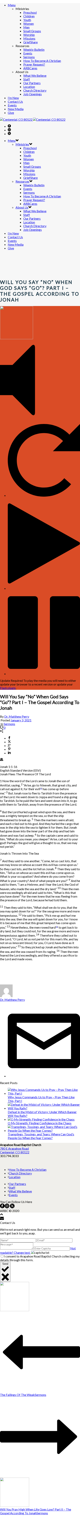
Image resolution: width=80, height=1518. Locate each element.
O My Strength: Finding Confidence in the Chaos (39, 1123)
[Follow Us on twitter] (12, 1207)
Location (29, 86)
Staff (26, 79)
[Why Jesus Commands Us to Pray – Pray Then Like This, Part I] (44, 1093)
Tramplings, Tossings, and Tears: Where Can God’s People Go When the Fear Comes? (41, 1136)
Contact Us (15, 101)
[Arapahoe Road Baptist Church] (32, 119)
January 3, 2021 (21, 720)
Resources (22, 181)
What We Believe (34, 75)
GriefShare (30, 42)
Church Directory (34, 90)
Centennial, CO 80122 (14, 1152)
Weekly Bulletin (33, 49)
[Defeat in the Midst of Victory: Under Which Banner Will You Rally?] (44, 1108)
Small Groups (32, 31)
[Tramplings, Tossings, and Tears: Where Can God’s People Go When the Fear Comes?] (44, 1130)
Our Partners (32, 83)
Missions (29, 38)
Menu (12, 5)
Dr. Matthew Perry (16, 716)
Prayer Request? (34, 64)
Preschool (30, 12)
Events (27, 53)
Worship (29, 35)
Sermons (29, 57)
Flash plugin (8, 688)
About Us (22, 207)
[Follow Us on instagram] (7, 1207)
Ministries (22, 144)
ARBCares (30, 68)
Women (28, 23)
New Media (15, 109)
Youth (27, 20)
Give (11, 112)
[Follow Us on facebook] (2, 1207)
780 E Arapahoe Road (14, 1148)
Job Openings (32, 94)
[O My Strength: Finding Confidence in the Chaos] (41, 1119)
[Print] (1, 760)
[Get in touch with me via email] (44, 1076)
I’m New (13, 98)
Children (29, 16)
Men (26, 27)
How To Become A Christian (42, 60)
